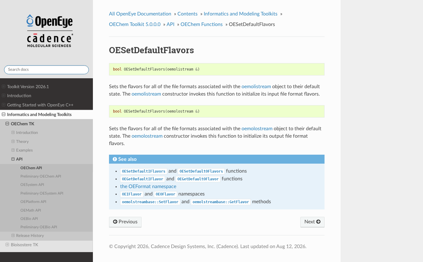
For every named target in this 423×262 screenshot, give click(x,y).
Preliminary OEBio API (38, 227)
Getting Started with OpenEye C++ (40, 105)
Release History (30, 236)
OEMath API (30, 210)
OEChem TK (22, 124)
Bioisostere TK (24, 245)
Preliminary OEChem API (40, 176)
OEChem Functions (202, 24)
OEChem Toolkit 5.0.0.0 (134, 24)
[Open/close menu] (3, 87)
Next (310, 221)
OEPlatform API (33, 202)
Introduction (19, 95)
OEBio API (29, 219)
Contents (187, 13)
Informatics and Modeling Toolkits (39, 114)
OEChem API (31, 168)
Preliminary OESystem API (41, 193)
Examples (24, 150)
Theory (22, 142)
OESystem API (32, 185)
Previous (127, 221)
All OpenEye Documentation (140, 13)
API (19, 159)
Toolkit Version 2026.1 (28, 86)
